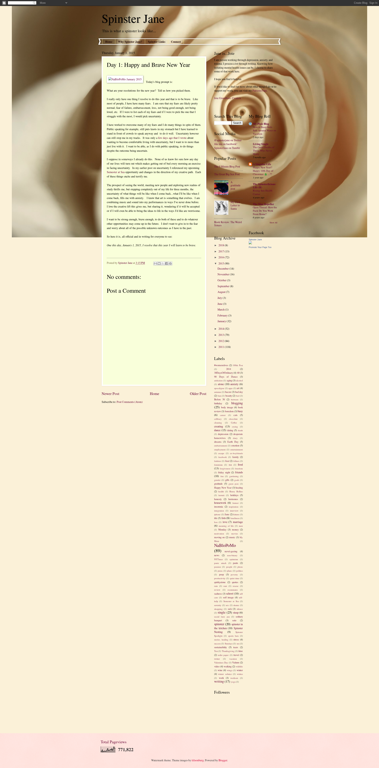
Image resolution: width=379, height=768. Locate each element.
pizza (220, 570)
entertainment (236, 449)
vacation (233, 658)
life (215, 518)
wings (229, 670)
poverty (234, 574)
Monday (222, 529)
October (222, 280)
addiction (218, 380)
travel (236, 654)
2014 (222, 328)
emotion (235, 445)
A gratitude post (235, 185)
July (220, 298)
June (220, 304)
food (240, 464)
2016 (222, 257)
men (241, 525)
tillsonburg (198, 760)
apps (230, 388)
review (217, 589)
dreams (217, 441)
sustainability (220, 647)
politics (239, 570)
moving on (219, 537)
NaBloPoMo (225, 545)
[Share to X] (163, 263)
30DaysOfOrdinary (223, 372)
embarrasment (220, 445)
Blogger (223, 760)
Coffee (234, 422)
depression (223, 434)
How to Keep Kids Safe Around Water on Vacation (264, 130)
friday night (224, 472)
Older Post (198, 393)
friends (239, 472)
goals (236, 479)
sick (230, 608)
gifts (227, 479)
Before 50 (219, 399)
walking (228, 666)
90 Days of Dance (226, 376)
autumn (217, 391)
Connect (176, 42)
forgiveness (225, 468)
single (221, 612)
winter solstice (225, 673)
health (221, 491)
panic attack (220, 563)
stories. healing (221, 639)
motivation (219, 533)
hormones (233, 499)
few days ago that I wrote (172, 138)
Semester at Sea (116, 172)
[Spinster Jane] (250, 243)
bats (219, 395)
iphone (217, 514)
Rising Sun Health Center (262, 192)
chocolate (233, 418)
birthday (218, 403)
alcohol (239, 380)
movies (234, 533)
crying (235, 426)
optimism (234, 559)
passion (217, 566)
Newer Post (110, 393)
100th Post (238, 365)
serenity (217, 605)
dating (230, 430)
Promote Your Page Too (260, 247)
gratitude (218, 483)
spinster (219, 624)
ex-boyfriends (236, 453)
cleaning (218, 422)
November (224, 274)
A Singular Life (262, 164)
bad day (239, 391)
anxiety (234, 384)
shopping (218, 608)
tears (235, 647)
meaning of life (226, 525)
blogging (237, 403)
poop (221, 574)
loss (216, 522)
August (222, 292)
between (234, 399)
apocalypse (219, 388)
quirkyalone (220, 582)
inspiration (233, 506)
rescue (235, 585)
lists (223, 518)
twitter (217, 658)
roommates (233, 589)
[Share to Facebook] (167, 263)
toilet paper (223, 654)
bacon (228, 391)
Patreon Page (259, 90)
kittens (236, 514)
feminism (218, 464)
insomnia (218, 506)
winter (240, 670)
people (229, 566)
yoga (233, 681)
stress (236, 639)
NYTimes (218, 559)
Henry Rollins (236, 491)
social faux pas (222, 616)
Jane (227, 514)
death (240, 430)
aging (229, 380)
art (238, 388)
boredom (229, 411)
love (225, 522)
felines (236, 460)
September (224, 286)
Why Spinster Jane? (130, 42)
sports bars (233, 635)
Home (108, 42)
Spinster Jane (133, 18)
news (216, 555)
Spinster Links (156, 42)
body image (227, 407)
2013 (222, 335)
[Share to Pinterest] (170, 263)
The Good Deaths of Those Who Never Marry (263, 150)
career (223, 415)
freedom (239, 468)
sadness (218, 593)
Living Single (260, 144)
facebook (222, 456)
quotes (235, 582)
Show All (273, 222)
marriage (238, 522)
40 (238, 372)
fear (227, 460)
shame (236, 605)
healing (239, 487)
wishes (240, 673)
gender (217, 479)
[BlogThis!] (159, 263)
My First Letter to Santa (235, 205)
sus (238, 643)
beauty (228, 395)
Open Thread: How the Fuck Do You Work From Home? (265, 210)
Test (216, 651)
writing (219, 681)
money (235, 529)
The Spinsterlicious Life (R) (264, 185)
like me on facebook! (225, 144)
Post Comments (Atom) (130, 402)
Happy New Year (223, 487)
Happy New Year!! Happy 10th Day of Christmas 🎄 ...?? (263, 171)
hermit (221, 495)
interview (234, 510)
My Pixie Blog (261, 124)
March (221, 309)
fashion (217, 460)
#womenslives (221, 365)
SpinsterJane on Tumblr (227, 148)
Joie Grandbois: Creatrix (227, 98)
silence (240, 608)
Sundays (229, 643)
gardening (234, 476)
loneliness (235, 518)
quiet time (234, 578)
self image (228, 597)
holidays (234, 495)
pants (235, 562)
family (235, 456)
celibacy (218, 418)
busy (240, 411)
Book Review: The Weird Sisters (228, 223)
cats (235, 415)
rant (225, 585)
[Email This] (155, 263)
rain (216, 585)
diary (235, 438)
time (240, 650)
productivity (219, 578)
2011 (222, 347)
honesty (218, 499)
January (222, 321)
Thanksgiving (228, 651)
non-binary (232, 555)
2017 (222, 251)
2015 (222, 263)
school (229, 593)
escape (221, 453)
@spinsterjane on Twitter (228, 140)
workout (234, 677)
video (217, 666)
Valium (235, 662)
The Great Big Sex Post (227, 174)
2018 (222, 245)
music (232, 537)
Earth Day (232, 441)
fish (230, 464)
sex (227, 605)
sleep (236, 612)
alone (221, 384)
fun (222, 476)
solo (234, 620)
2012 (222, 341)
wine (220, 670)
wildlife (239, 666)
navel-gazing (231, 551)
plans (229, 570)
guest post (234, 483)
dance (217, 430)
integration (219, 510)
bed (237, 395)
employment (220, 449)
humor (236, 502)
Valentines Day (221, 662)
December (223, 268)
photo (240, 566)
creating (218, 426)
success (217, 643)
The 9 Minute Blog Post (227, 166)
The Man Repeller (263, 204)
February (223, 315)
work (221, 677)
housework (220, 503)
